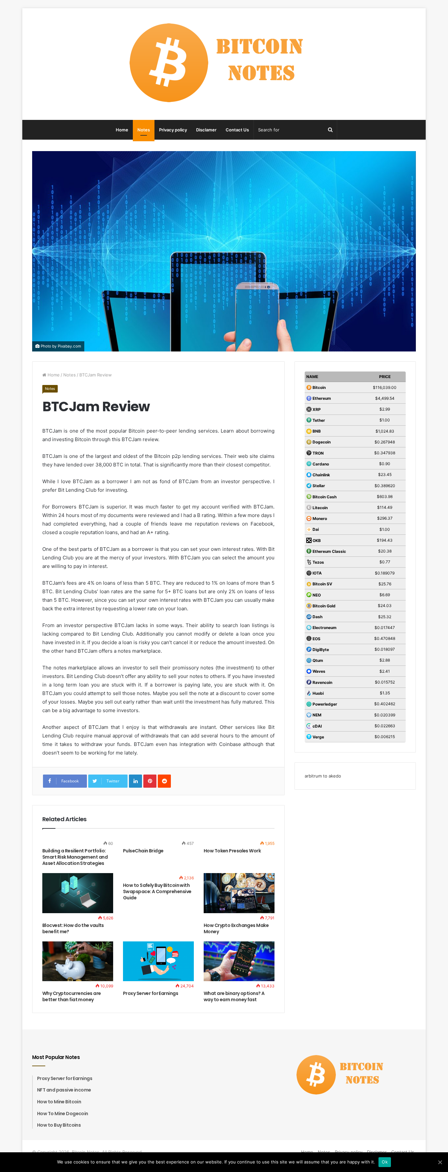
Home (122, 129)
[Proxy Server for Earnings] (158, 961)
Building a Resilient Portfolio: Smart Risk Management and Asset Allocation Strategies (75, 857)
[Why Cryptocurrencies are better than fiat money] (77, 961)
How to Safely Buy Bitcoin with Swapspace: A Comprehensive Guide (157, 891)
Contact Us (237, 129)
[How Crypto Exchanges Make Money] (239, 893)
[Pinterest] (149, 781)
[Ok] (440, 1162)
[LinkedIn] (135, 781)
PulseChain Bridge (143, 850)
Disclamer (206, 129)
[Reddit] (164, 781)
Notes (143, 129)
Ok (385, 1161)
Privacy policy (173, 129)
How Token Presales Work (232, 850)
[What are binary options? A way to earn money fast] (239, 961)
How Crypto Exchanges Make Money (236, 928)
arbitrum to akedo (323, 775)
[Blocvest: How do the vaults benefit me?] (77, 893)
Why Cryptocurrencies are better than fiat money (71, 996)
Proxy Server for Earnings (150, 993)
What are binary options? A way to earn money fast (234, 996)
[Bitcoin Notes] (224, 64)
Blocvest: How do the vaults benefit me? (73, 928)
